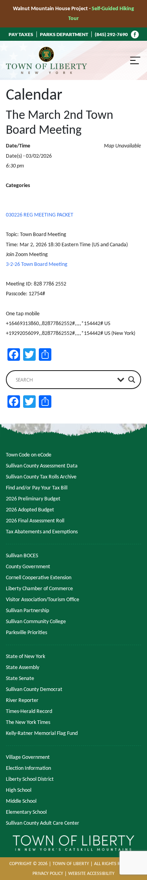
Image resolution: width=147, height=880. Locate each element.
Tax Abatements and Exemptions (42, 532)
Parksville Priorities (26, 633)
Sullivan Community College (36, 622)
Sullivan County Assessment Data (42, 466)
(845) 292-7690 (111, 34)
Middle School (21, 801)
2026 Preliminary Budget (33, 499)
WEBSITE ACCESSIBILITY (91, 873)
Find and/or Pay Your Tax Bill (36, 488)
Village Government (28, 757)
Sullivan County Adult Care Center (42, 823)
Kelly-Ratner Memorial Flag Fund (42, 733)
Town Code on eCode (28, 455)
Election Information (28, 768)
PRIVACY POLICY (48, 873)
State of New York (25, 657)
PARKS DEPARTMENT (64, 34)
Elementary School (26, 812)
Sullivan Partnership (27, 611)
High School (18, 790)
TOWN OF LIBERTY (71, 864)
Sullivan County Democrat (34, 690)
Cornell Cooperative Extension (38, 578)
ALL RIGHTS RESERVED (116, 864)
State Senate (20, 679)
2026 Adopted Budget (30, 510)
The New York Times (28, 722)
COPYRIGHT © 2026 (28, 864)
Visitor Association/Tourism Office (42, 600)
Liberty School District (30, 779)
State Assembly (22, 668)
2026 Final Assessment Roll (35, 521)
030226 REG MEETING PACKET (39, 215)
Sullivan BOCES (22, 556)
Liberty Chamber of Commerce (39, 589)
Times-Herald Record (29, 712)
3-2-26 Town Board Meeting (36, 264)
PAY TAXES (21, 34)
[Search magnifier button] (131, 379)
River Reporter (22, 701)
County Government (28, 567)
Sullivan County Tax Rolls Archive (41, 477)
